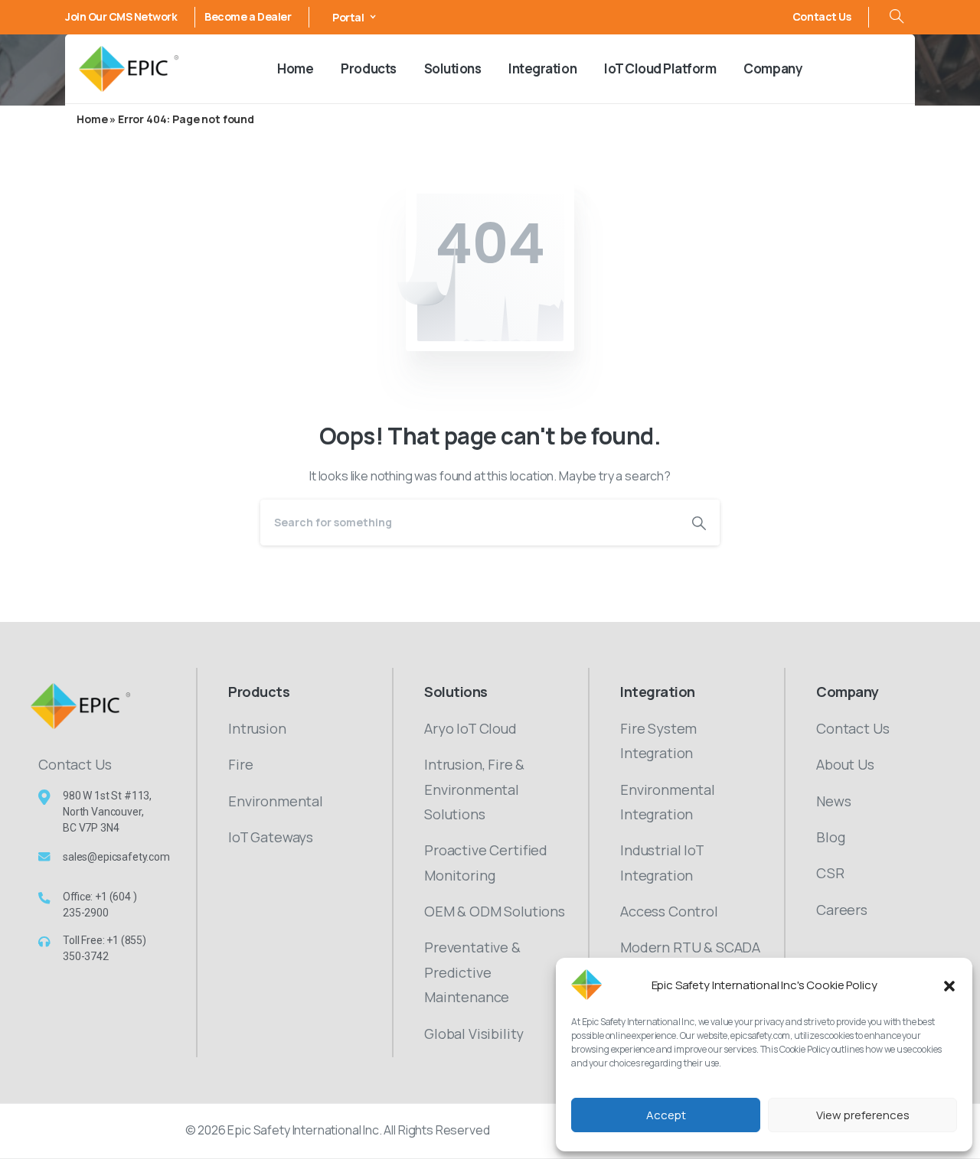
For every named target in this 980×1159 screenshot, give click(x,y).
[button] (949, 984)
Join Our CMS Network (121, 17)
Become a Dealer (247, 17)
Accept (666, 1115)
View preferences (863, 1115)
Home (92, 119)
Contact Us (821, 17)
